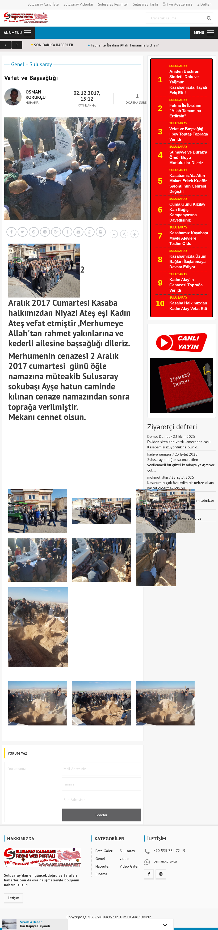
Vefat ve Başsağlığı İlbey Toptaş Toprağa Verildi (188, 134)
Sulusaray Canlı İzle (43, 4)
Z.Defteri (204, 4)
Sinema (101, 874)
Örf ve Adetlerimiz (177, 4)
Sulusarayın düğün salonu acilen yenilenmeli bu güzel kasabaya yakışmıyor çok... (181, 465)
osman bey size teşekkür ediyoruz (174, 518)
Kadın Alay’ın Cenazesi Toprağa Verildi (186, 284)
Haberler (102, 866)
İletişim (13, 897)
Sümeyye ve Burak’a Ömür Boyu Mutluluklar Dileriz (188, 157)
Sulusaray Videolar (78, 4)
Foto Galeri (104, 850)
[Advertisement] (105, 465)
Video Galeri (130, 866)
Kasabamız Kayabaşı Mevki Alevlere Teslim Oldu (188, 238)
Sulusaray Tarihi (145, 4)
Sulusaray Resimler (113, 4)
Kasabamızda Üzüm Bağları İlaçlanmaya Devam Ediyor (187, 261)
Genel (17, 64)
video (124, 858)
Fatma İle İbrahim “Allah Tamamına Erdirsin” (185, 110)
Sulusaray (41, 64)
